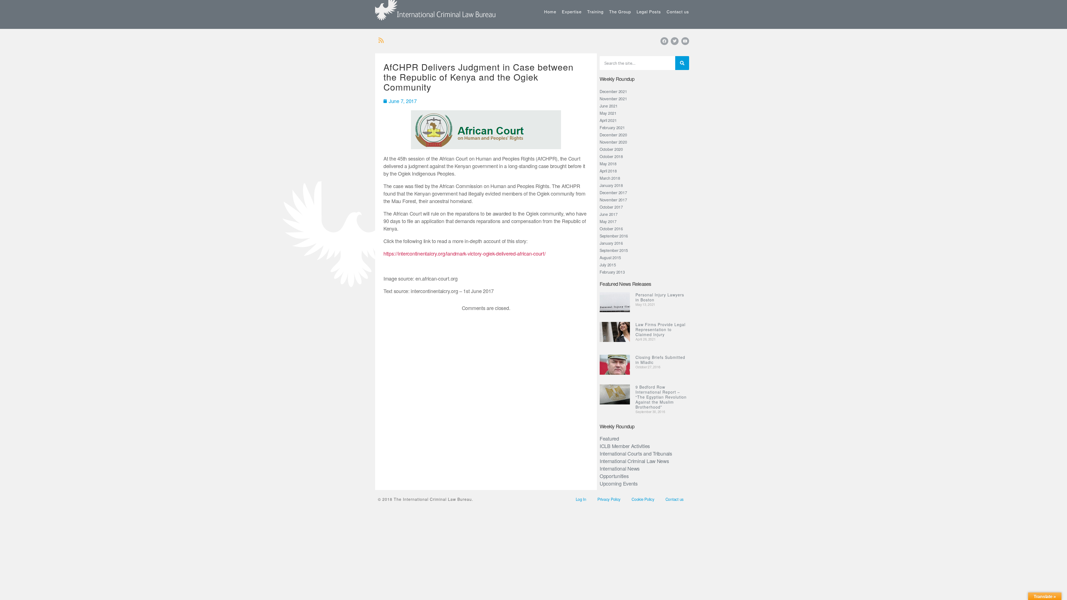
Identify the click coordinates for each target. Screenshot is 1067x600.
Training (595, 11)
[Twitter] (675, 41)
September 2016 (614, 236)
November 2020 (613, 142)
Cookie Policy (643, 499)
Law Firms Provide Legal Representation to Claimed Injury (660, 329)
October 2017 (611, 207)
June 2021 (609, 106)
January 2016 (611, 243)
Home (550, 11)
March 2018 (610, 178)
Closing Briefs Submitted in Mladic (660, 359)
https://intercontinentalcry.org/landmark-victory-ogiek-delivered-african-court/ (464, 253)
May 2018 (608, 163)
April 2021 (608, 120)
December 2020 (613, 135)
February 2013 (612, 272)
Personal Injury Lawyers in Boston (659, 297)
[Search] (682, 63)
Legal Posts (649, 11)
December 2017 (613, 192)
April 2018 (608, 171)
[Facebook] (664, 41)
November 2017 (613, 199)
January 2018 (611, 185)
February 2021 (612, 127)
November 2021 (613, 98)
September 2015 (614, 250)
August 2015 (610, 257)
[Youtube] (685, 41)
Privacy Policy (608, 499)
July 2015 (608, 265)
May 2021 (608, 113)
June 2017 (609, 214)
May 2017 (608, 221)
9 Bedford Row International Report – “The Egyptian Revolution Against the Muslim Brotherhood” (661, 397)
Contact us (678, 11)
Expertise (572, 11)
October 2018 (611, 156)
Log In (581, 499)
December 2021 (613, 91)
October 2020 (611, 149)
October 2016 (611, 228)
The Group (620, 11)
